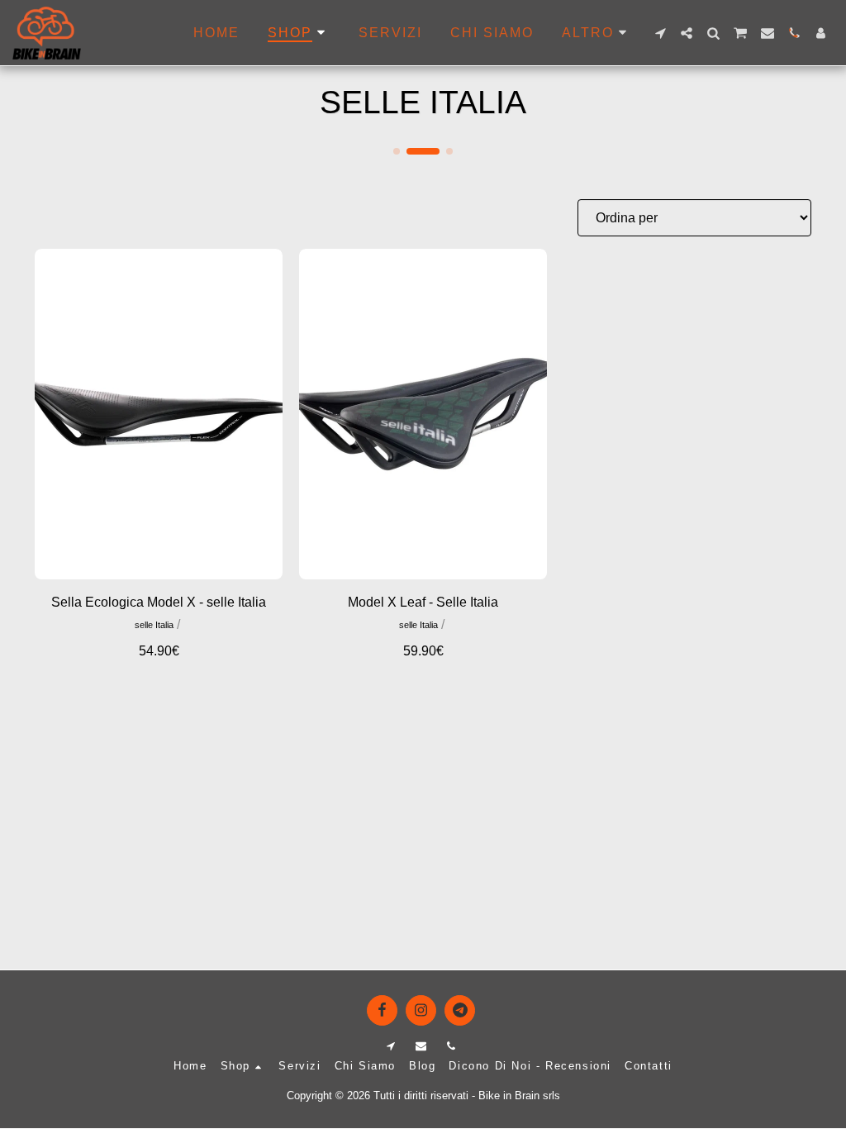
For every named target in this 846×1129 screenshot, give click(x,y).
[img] (159, 414)
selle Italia (154, 625)
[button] (660, 33)
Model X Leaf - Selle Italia (423, 602)
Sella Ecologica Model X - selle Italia (158, 602)
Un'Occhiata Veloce (159, 558)
